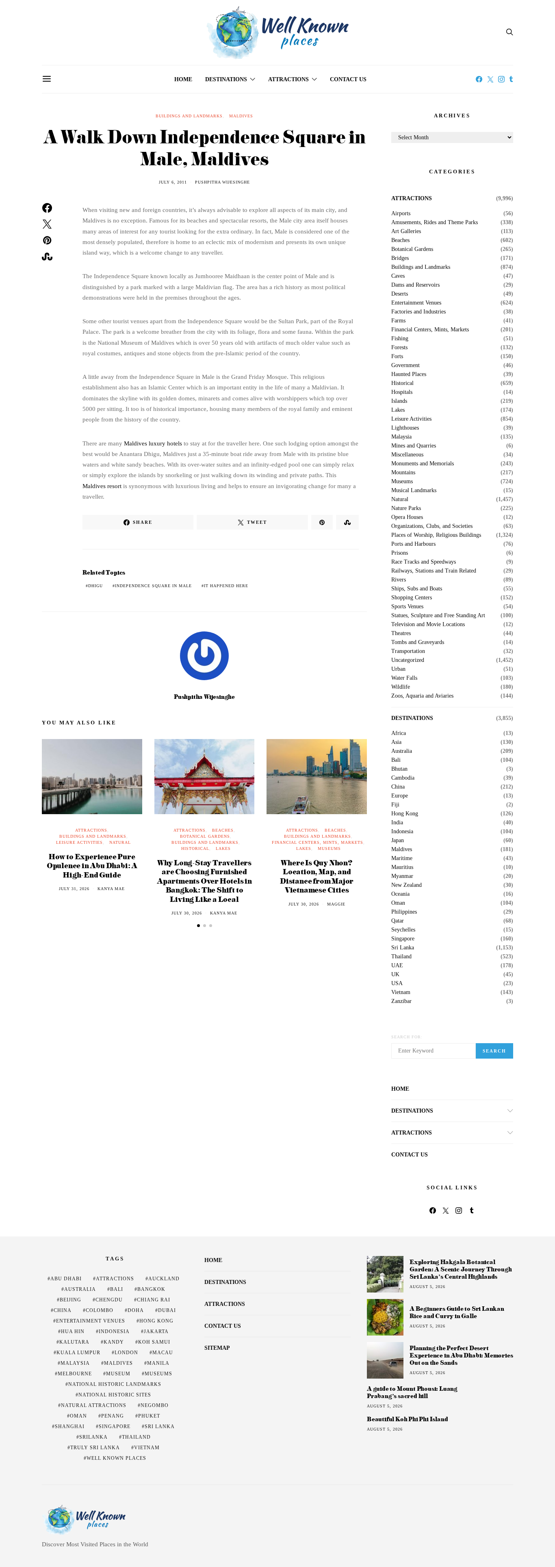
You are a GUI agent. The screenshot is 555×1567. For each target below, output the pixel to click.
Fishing (399, 338)
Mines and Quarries (413, 446)
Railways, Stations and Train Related (433, 571)
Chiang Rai (153, 1300)
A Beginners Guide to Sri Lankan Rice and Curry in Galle (457, 1312)
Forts (397, 356)
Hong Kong (404, 814)
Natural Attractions (93, 1405)
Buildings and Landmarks (189, 116)
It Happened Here (226, 586)
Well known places (116, 1458)
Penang (112, 1416)
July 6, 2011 (173, 182)
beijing (70, 1300)
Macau (162, 1352)
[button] (198, 926)
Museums (329, 848)
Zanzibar (401, 1001)
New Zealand (406, 885)
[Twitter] (490, 79)
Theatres (401, 633)
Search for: (407, 1037)
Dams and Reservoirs (415, 285)
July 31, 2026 (74, 888)
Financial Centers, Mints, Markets (317, 842)
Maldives (241, 116)
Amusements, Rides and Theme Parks (434, 222)
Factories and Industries (418, 312)
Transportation (408, 651)
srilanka (93, 1437)
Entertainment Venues (416, 303)
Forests (399, 347)
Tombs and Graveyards (417, 642)
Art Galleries (406, 231)
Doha (136, 1310)
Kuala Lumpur (78, 1352)
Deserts (399, 294)
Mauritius (402, 867)
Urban (398, 669)
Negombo (155, 1405)
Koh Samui (154, 1342)
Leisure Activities (79, 842)
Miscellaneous (407, 455)
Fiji (395, 805)
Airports (400, 213)
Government (405, 365)
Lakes (223, 848)
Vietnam (400, 992)
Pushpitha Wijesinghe (222, 182)
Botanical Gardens (205, 836)
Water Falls (404, 678)
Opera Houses (407, 517)
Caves (398, 276)
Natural (120, 842)
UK (395, 974)
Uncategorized (407, 660)
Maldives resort (101, 486)
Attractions (288, 79)
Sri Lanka (402, 948)
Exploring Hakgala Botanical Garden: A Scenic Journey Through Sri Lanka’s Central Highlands (461, 1269)
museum (118, 1374)
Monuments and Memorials (422, 464)
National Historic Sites (114, 1395)
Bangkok (151, 1289)
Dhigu (95, 586)
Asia (396, 742)
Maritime (401, 858)
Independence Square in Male (153, 586)
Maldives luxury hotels (153, 443)
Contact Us (348, 79)
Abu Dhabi (66, 1279)
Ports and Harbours (413, 544)
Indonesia (402, 831)
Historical (195, 848)
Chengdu (109, 1300)
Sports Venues (407, 607)
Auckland (164, 1279)
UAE (397, 965)
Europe (399, 796)
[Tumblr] (511, 79)
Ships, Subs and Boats (416, 589)
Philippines (404, 912)
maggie (336, 904)
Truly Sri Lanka (95, 1447)
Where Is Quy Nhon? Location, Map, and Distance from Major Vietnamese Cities (316, 876)
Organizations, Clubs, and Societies (432, 526)
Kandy (114, 1342)
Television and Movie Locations (428, 624)
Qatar (397, 921)
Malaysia (401, 437)
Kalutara (74, 1342)
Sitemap (217, 1348)
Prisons (399, 553)
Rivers (398, 580)
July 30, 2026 (186, 913)
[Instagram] (501, 79)
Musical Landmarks (413, 490)
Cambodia (402, 778)
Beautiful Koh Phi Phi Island (407, 1419)
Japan (397, 840)
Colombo (99, 1310)
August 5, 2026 (427, 1286)
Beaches (223, 830)
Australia (401, 751)
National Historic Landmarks (114, 1384)
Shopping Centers (411, 598)
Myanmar (402, 876)
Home (183, 79)
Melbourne (75, 1374)
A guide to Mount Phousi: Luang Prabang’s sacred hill (412, 1392)
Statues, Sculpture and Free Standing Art (438, 615)
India (397, 823)
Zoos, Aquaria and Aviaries (422, 696)
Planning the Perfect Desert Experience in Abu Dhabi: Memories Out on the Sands (461, 1355)
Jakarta (156, 1331)
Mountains (403, 473)
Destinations (226, 79)
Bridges (400, 258)
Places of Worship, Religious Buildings (436, 535)
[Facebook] (479, 79)
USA (397, 983)
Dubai (167, 1310)
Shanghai (70, 1426)
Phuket (149, 1416)
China (398, 787)
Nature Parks (406, 508)
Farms (398, 321)
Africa (398, 733)
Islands (399, 401)
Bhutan (399, 769)
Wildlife (400, 687)
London (126, 1352)
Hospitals (401, 392)
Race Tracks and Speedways (423, 562)
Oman (398, 903)
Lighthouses (405, 428)
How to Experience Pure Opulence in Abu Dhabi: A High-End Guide (92, 865)
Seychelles (403, 930)
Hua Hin (73, 1331)
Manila (158, 1363)
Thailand (401, 957)
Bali (396, 760)
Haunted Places (408, 374)
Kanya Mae (111, 888)
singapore (114, 1426)
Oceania (400, 894)
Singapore (402, 939)
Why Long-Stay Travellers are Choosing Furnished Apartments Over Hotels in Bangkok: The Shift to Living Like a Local (204, 880)
